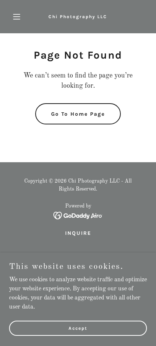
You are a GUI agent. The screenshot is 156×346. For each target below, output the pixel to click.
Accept (78, 327)
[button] (19, 16)
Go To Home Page (78, 114)
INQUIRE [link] (78, 233)
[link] (77, 17)
